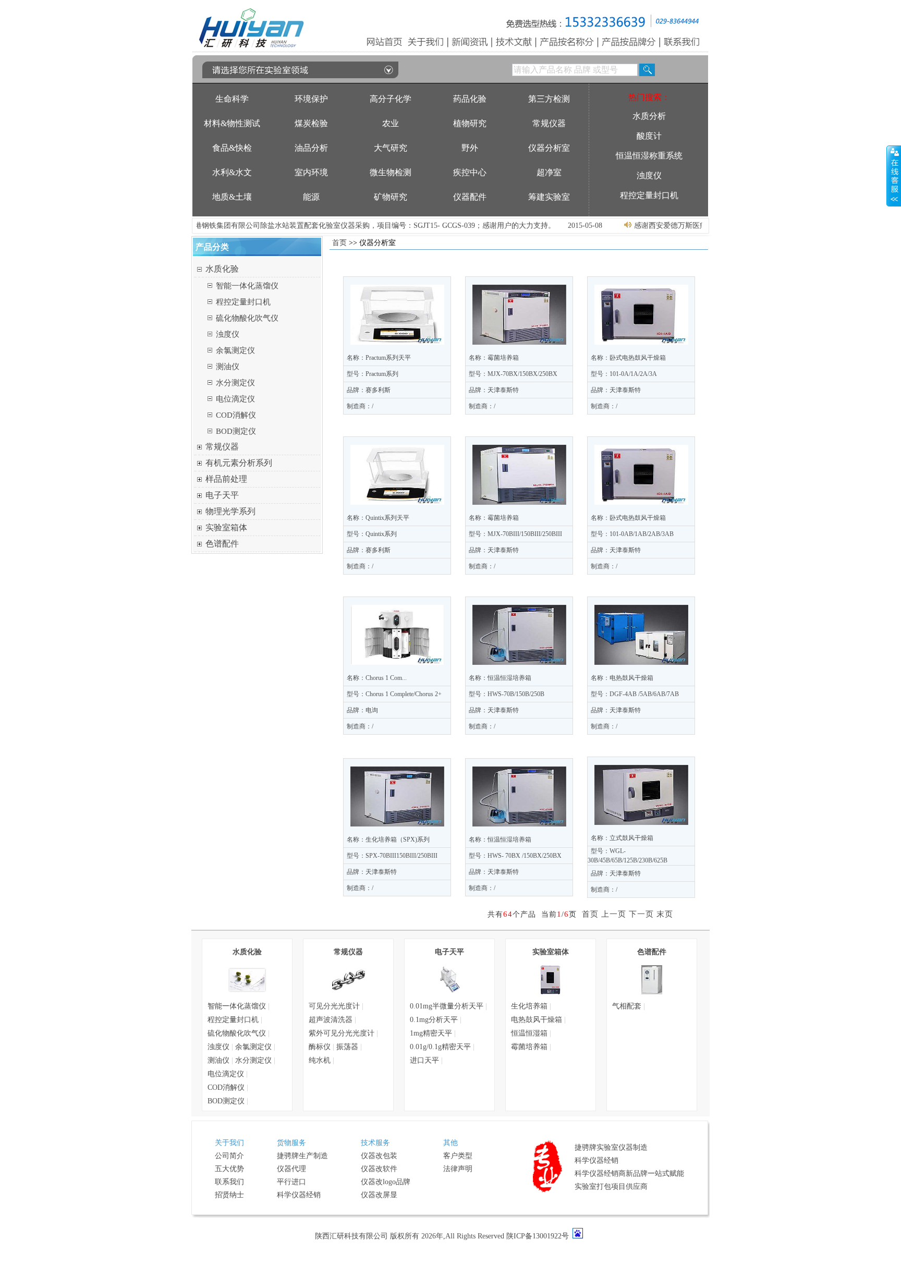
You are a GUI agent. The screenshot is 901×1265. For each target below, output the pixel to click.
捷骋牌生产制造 (302, 1156)
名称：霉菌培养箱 (494, 357)
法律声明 (457, 1169)
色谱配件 (222, 543)
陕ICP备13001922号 (537, 1236)
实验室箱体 (226, 527)
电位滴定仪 (235, 399)
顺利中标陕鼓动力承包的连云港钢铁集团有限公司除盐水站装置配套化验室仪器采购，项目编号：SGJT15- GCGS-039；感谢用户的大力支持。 (306, 225)
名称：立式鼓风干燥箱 (622, 838)
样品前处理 (226, 479)
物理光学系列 (230, 511)
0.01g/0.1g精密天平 (440, 1047)
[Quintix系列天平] (397, 475)
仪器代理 (291, 1169)
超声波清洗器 (330, 1020)
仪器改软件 (379, 1169)
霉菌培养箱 (529, 1047)
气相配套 (626, 1006)
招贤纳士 (229, 1195)
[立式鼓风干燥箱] (641, 795)
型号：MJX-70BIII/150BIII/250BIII (515, 534)
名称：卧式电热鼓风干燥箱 (628, 357)
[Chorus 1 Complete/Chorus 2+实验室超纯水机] (397, 635)
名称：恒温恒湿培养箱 (500, 678)
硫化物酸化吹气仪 (247, 318)
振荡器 (347, 1047)
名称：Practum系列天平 (379, 357)
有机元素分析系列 (238, 462)
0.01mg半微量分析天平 (446, 1006)
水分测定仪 (235, 383)
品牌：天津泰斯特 (494, 390)
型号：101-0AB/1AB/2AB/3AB (632, 534)
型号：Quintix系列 (372, 534)
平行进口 (291, 1182)
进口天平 (424, 1060)
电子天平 (222, 495)
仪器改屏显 (379, 1195)
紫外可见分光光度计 (341, 1033)
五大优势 (229, 1169)
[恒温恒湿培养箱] (519, 635)
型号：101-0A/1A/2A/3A (624, 374)
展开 (893, 175)
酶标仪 (320, 1047)
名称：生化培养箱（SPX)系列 (388, 839)
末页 (664, 914)
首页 (339, 243)
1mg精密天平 (431, 1033)
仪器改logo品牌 (385, 1182)
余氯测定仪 (235, 350)
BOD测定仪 (236, 431)
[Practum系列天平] (397, 315)
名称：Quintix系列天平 (378, 517)
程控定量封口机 (243, 302)
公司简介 (229, 1156)
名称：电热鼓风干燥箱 (622, 678)
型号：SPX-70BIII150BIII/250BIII (392, 855)
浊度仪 (227, 334)
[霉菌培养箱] (519, 315)
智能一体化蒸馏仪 (247, 286)
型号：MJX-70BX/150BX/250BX (513, 374)
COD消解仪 (236, 415)
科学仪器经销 (299, 1195)
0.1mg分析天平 (434, 1020)
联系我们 (229, 1182)
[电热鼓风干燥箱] (641, 635)
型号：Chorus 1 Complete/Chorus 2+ (394, 694)
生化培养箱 (529, 1006)
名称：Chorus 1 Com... (377, 678)
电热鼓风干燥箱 (536, 1020)
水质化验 (222, 268)
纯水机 (320, 1060)
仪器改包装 (379, 1156)
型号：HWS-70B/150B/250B (506, 694)
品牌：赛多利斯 (369, 390)
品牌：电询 (362, 710)
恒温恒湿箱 (529, 1033)
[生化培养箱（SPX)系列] (397, 796)
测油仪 (227, 366)
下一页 (641, 914)
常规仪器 (222, 446)
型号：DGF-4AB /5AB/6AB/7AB (635, 694)
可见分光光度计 (334, 1006)
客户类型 (457, 1156)
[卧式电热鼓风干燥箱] (641, 315)
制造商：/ (360, 406)
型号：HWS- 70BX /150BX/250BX (515, 855)
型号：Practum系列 (372, 374)
